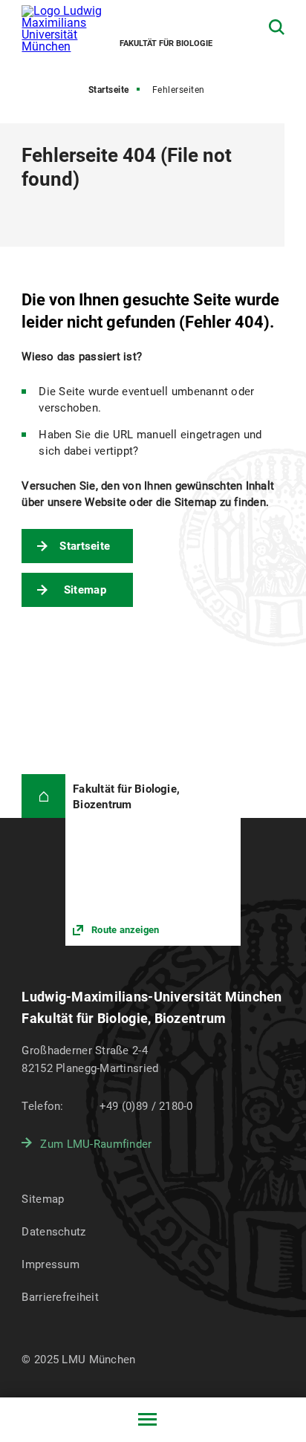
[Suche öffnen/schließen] (276, 27)
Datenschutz (53, 1231)
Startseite (108, 90)
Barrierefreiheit (60, 1297)
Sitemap (85, 590)
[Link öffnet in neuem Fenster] (152, 860)
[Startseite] (43, 796)
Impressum (50, 1264)
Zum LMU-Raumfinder (96, 1144)
